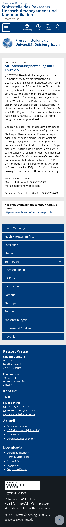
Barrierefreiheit (42, 508)
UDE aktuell (13, 434)
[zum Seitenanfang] (59, 520)
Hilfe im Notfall (19, 503)
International (13, 286)
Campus (10, 295)
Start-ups (10, 303)
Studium (10, 253)
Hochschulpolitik (15, 270)
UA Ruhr (10, 278)
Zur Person (12, 261)
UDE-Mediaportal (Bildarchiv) (23, 430)
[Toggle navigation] (6, 27)
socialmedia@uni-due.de (20, 414)
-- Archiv (10, 336)
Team (6, 396)
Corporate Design (17, 469)
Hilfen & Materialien (18, 457)
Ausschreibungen (16, 320)
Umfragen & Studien (18, 328)
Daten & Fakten (16, 461)
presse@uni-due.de (17, 406)
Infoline (30, 499)
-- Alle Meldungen (16, 228)
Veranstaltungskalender (21, 438)
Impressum (43, 503)
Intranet (13, 499)
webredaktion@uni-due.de (21, 410)
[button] (38, 27)
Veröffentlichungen (18, 452)
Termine (10, 311)
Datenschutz (17, 508)
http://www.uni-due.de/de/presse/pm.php (29, 212)
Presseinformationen (19, 426)
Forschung (11, 245)
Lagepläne (13, 465)
